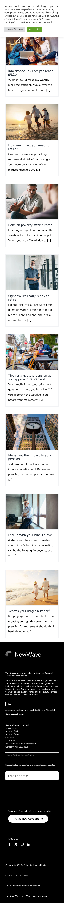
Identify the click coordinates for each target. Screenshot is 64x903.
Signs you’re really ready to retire (28, 298)
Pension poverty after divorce (30, 225)
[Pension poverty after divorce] (32, 201)
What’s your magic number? (29, 611)
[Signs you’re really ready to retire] (32, 272)
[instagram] (22, 844)
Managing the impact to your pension (29, 457)
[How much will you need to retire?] (32, 122)
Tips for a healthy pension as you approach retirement (29, 377)
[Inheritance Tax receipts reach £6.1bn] (32, 47)
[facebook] (9, 844)
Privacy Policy (12, 755)
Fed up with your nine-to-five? (30, 535)
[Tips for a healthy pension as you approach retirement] (32, 352)
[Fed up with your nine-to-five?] (32, 511)
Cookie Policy (27, 755)
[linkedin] (28, 844)
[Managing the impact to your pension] (32, 432)
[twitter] (15, 844)
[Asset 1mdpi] (23, 652)
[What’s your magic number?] (32, 587)
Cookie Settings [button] (15, 29)
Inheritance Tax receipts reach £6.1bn (30, 73)
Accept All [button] (34, 29)
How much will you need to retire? (28, 147)
